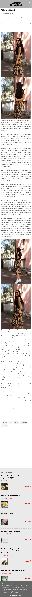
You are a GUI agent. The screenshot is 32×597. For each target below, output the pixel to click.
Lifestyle (16, 422)
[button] (30, 10)
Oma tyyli (4, 426)
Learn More (13, 595)
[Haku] (30, 3)
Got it (21, 595)
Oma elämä (24, 422)
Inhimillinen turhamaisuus (16, 4)
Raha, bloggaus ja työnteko (10, 531)
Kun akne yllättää (7, 513)
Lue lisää (28, 486)
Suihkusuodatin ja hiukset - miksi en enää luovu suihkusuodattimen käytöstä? (13, 551)
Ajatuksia (4, 422)
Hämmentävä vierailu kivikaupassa (13, 570)
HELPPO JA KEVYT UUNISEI (10, 495)
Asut (10, 422)
